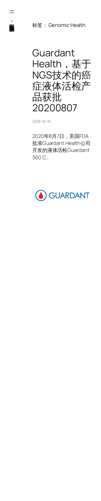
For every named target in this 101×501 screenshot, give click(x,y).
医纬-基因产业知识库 (12, 20)
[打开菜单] (11, 11)
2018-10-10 (41, 121)
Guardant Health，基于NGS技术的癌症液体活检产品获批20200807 (61, 80)
